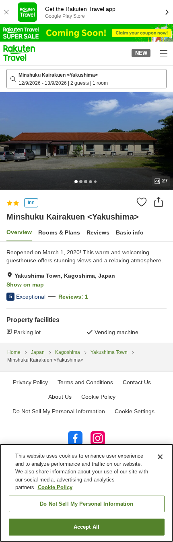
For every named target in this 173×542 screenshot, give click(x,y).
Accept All (86, 527)
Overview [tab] (19, 232)
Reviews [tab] (97, 232)
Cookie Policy (55, 487)
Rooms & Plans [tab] (59, 232)
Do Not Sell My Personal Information (86, 504)
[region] (86, 493)
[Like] (141, 201)
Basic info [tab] (130, 232)
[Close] (160, 457)
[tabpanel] (86, 292)
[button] (19, 53)
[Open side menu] (163, 52)
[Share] (158, 202)
